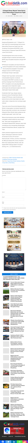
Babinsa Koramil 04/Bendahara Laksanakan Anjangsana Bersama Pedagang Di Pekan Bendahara (17, 358)
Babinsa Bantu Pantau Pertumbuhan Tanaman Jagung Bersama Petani (16, 343)
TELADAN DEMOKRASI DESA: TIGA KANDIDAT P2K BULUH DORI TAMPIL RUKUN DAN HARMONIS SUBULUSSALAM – (13, 278)
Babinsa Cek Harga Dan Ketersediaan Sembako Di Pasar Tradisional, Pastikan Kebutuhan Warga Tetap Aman (17, 407)
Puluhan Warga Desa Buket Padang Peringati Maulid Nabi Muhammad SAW (17, 379)
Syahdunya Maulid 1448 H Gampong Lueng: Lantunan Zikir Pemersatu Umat (17, 337)
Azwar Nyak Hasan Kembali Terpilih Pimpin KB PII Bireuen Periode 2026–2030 (17, 392)
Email (3, 197)
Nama (3, 192)
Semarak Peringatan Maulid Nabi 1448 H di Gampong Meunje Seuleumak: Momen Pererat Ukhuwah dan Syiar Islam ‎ (17, 329)
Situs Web (3, 203)
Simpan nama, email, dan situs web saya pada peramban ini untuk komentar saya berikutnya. (14, 208)
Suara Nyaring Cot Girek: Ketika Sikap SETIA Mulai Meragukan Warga (17, 305)
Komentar (4, 176)
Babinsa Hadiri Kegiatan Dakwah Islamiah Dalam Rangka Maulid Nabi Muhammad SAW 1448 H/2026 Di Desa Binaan (16, 298)
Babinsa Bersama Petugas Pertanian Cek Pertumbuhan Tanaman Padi (18, 290)
